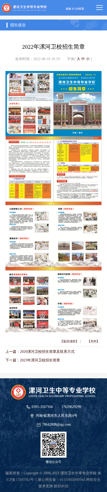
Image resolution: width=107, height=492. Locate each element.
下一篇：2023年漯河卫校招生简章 (32, 360)
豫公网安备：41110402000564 (61, 480)
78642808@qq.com (56, 424)
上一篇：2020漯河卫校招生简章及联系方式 (40, 352)
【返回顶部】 (69, 341)
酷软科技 (61, 486)
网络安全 (93, 480)
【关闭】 (93, 341)
